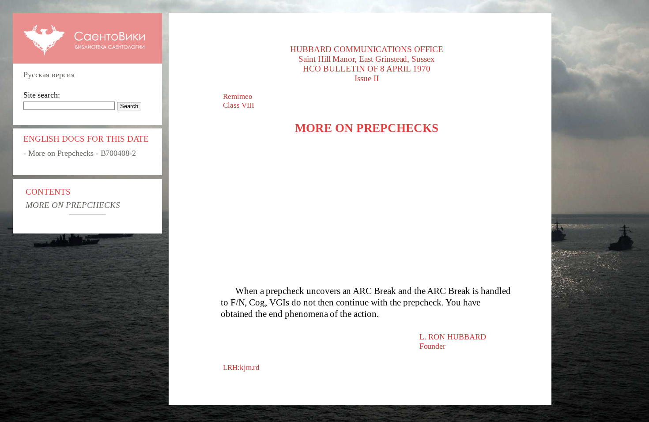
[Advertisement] (367, 210)
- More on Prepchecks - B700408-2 (79, 153)
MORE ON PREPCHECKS (73, 205)
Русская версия (49, 74)
